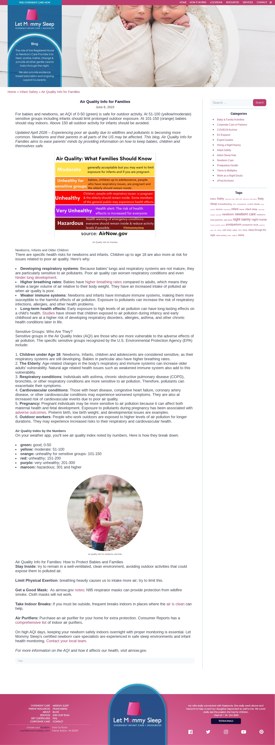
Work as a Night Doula (230, 175)
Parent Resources (39, 709)
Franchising (60, 709)
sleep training (221, 235)
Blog (56, 712)
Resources (232, 2)
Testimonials (226, 721)
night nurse (259, 219)
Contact (262, 2)
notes (79, 590)
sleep (245, 230)
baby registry (253, 199)
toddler (229, 235)
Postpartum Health (227, 165)
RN (215, 230)
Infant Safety (29, 92)
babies (213, 199)
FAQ (55, 718)
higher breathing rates (103, 282)
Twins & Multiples (227, 170)
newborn (228, 214)
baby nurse (246, 199)
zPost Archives (225, 180)
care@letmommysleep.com (34, 731)
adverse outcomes (30, 412)
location (45, 727)
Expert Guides (225, 140)
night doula (228, 220)
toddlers (234, 235)
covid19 (250, 204)
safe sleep (226, 230)
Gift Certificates (40, 718)
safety (234, 230)
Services (248, 2)
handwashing (226, 209)
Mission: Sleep (61, 706)
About (46, 712)
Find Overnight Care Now (34, 2)
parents (223, 225)
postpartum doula (250, 225)
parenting (217, 225)
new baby (218, 215)
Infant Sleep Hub (226, 155)
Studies (48, 313)
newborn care (245, 214)
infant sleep (251, 209)
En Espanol (223, 135)
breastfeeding (225, 204)
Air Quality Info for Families (105, 101)
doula (257, 204)
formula (219, 209)
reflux (211, 230)
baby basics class (230, 199)
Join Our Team (61, 715)
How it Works (198, 2)
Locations (216, 2)
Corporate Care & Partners (232, 124)
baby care (239, 199)
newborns (261, 215)
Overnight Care (40, 706)
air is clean (175, 604)
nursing (212, 225)
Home (183, 2)
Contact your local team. (66, 641)
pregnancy (262, 225)
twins (241, 235)
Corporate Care (40, 721)
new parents (216, 220)
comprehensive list (31, 622)
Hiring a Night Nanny (229, 145)
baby (220, 198)
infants (241, 209)
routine (219, 230)
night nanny (242, 219)
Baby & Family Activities (230, 119)
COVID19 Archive (227, 129)
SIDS (240, 230)
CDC (234, 204)
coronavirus (241, 204)
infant (234, 209)
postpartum (233, 224)
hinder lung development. (36, 277)
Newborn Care (225, 160)
